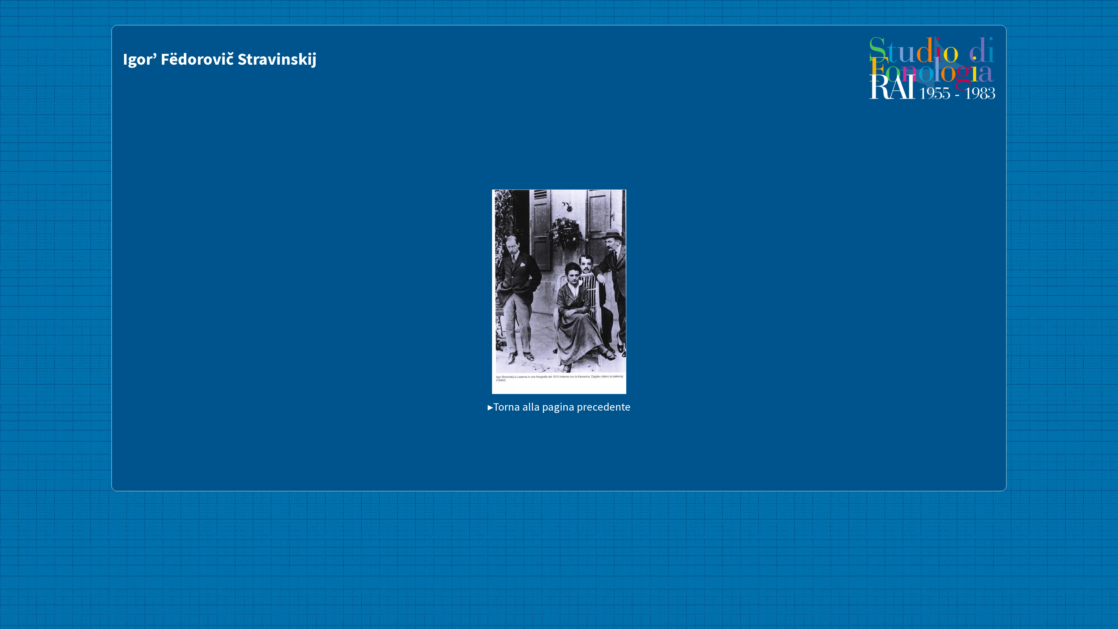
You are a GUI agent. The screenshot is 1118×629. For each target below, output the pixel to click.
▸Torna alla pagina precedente (559, 407)
